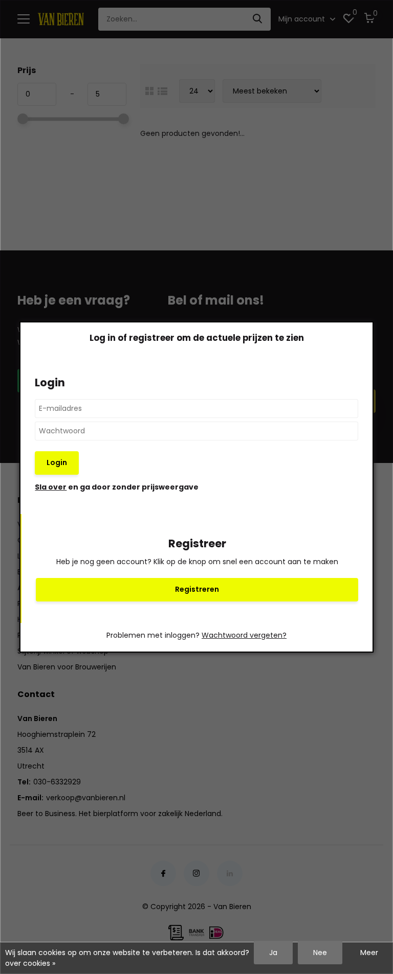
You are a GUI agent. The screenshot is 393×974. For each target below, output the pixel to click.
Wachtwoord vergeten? (244, 635)
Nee (320, 952)
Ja (273, 952)
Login (57, 462)
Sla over (51, 487)
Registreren (197, 589)
